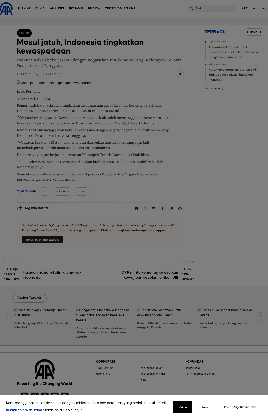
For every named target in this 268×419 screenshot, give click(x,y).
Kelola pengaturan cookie (240, 407)
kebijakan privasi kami (24, 410)
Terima (182, 407)
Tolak (205, 407)
